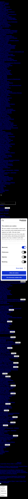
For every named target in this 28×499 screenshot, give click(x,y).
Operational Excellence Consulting (8, 31)
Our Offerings (3, 20)
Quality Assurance (4, 15)
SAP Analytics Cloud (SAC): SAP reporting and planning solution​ (12, 52)
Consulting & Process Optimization (8, 21)
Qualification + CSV (5, 116)
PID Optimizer (3, 78)
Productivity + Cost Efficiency (7, 11)
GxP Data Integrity (4, 84)
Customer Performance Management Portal (10, 85)
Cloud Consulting (4, 137)
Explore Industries (4, 209)
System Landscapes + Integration (8, 172)
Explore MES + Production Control (9, 364)
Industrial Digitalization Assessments (9, 127)
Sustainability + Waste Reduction (8, 14)
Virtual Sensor (3, 75)
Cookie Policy (17, 463)
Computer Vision (4, 94)
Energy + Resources (5, 6)
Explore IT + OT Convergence (7, 354)
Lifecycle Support (4, 115)
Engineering (3, 107)
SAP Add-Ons (3, 96)
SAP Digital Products (5, 145)
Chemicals (2, 5)
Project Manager (4, 101)
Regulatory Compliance (6, 16)
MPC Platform (3, 76)
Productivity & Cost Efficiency (7, 470)
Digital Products (4, 23)
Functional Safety (4, 41)
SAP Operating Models (5, 155)
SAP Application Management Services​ (9, 160)
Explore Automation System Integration (9, 344)
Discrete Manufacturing (6, 9)
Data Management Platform (7, 59)
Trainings (2, 171)
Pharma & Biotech (4, 466)
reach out (19, 462)
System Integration (4, 120)
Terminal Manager (4, 66)
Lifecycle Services (4, 26)
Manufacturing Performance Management (10, 63)
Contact (2, 188)
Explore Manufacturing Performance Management (12, 283)
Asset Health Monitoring (6, 74)
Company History (4, 190)
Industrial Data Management (7, 119)
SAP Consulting (4, 43)
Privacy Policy (10, 463)
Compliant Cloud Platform (6, 83)
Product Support (4, 162)
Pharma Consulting (4, 39)
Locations (2, 191)
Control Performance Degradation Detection (11, 92)
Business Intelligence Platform (7, 55)
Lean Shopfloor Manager (6, 65)
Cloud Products (4, 166)
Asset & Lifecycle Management (19, 472)
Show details (19, 268)
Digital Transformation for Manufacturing (10, 79)
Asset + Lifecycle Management (7, 18)
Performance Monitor (5, 64)
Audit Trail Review (4, 81)
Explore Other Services (5, 349)
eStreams (2, 61)
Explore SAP (3, 375)
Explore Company (4, 446)
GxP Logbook (3, 80)
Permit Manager (4, 69)
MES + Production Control (6, 124)
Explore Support (4, 412)
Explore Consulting (5, 378)
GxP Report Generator (5, 70)
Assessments (3, 34)
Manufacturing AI (4, 86)
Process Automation (5, 24)
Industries (2, 1)
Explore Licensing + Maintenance (8, 418)
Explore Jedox (3, 426)
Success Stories (4, 174)
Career (1, 187)
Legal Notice (3, 463)
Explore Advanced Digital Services (8, 368)
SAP (1, 28)
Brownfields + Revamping (6, 109)
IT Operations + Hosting (6, 156)
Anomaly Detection (5, 71)
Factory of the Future (5, 183)
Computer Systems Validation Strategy (9, 40)
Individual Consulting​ (5, 49)
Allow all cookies (14, 273)
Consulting (2, 131)
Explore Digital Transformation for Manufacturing (12, 301)
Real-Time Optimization (6, 35)
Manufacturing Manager (6, 97)
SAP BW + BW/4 (4, 142)
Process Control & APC (6, 111)
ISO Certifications (4, 482)
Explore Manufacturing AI (6, 311)
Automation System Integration (7, 110)
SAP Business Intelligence (6, 177)
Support (2, 159)
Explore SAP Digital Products (7, 395)
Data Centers (3, 8)
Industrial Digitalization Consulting (8, 38)
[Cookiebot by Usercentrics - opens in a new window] (19, 221)
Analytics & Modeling (5, 129)
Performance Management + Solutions (9, 170)
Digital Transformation (5, 44)
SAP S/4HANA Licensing (6, 165)
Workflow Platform (4, 102)
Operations (2, 154)
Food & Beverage (13, 466)
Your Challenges (4, 10)
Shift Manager (3, 68)
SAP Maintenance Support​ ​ (6, 161)
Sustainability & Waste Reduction (8, 471)
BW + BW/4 (3, 181)
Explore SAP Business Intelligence (8, 437)
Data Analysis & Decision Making (8, 473)
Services (2, 175)
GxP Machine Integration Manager (8, 60)
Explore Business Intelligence (7, 424)
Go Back (7, 208)
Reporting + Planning (5, 139)
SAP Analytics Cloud (5, 141)
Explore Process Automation (7, 333)
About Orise (3, 186)
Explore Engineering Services (7, 338)
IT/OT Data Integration (5, 58)
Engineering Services (5, 106)
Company (2, 185)
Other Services (3, 114)
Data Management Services (6, 122)
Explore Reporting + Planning (7, 387)
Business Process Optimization (7, 48)
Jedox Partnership (4, 176)
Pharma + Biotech (4, 3)
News (1, 192)
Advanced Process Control (6, 33)
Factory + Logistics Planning (7, 36)
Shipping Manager (4, 99)
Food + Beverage (4, 4)
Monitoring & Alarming (6, 112)
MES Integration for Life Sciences (8, 125)
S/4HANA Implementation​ (6, 134)
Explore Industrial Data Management (9, 357)
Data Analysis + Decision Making (8, 19)
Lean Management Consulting (7, 46)
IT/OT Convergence (15, 477)
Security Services (4, 157)
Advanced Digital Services (6, 126)
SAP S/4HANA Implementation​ (8, 45)
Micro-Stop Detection (5, 73)
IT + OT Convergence (5, 25)
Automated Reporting (5, 121)
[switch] (24, 252)
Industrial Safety (4, 13)
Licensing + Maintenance (6, 164)
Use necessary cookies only (14, 277)
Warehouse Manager (5, 100)
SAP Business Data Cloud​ (6, 54)
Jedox (1, 169)
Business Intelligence (5, 29)
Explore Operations (5, 405)
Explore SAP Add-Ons (5, 323)
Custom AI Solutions (5, 95)
